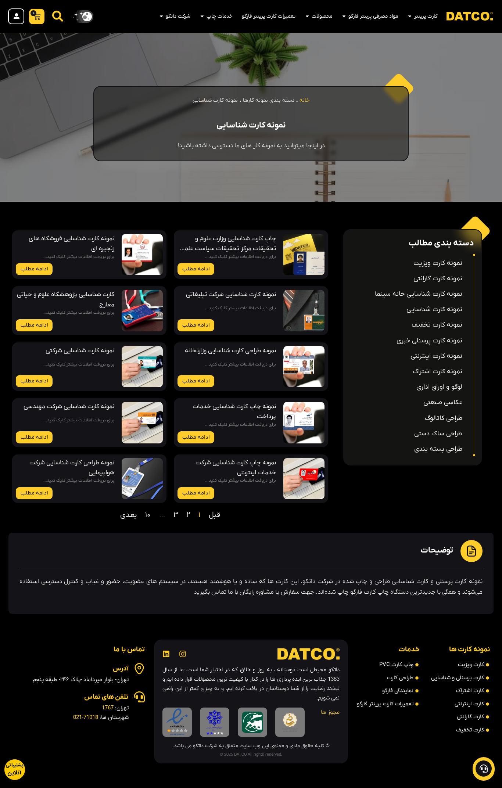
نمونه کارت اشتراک (437, 371)
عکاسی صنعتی (442, 402)
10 (148, 515)
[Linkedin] (166, 654)
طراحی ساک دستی (438, 433)
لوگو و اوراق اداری (439, 387)
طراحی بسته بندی (438, 449)
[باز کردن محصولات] (307, 16)
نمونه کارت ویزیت (437, 263)
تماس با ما (129, 649)
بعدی (128, 515)
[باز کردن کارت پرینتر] (409, 16)
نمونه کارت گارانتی (437, 278)
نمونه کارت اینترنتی (436, 356)
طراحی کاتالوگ (443, 418)
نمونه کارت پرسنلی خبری (429, 341)
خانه (304, 100)
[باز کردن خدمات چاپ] (202, 16)
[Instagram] (182, 654)
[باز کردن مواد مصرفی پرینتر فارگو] (344, 16)
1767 (108, 708)
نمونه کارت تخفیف (437, 325)
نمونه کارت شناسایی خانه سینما (418, 294)
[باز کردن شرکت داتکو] (161, 16)
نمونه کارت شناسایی (434, 309)
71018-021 (85, 717)
